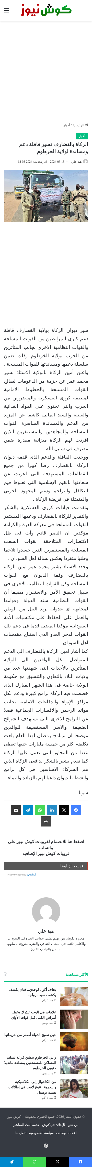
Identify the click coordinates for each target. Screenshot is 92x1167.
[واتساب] (40, 810)
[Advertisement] (46, 71)
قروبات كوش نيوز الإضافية (46, 853)
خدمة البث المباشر (27, 1125)
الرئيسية (79, 125)
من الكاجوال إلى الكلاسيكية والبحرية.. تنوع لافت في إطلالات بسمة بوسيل (32, 1087)
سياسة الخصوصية (41, 1133)
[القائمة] (6, 12)
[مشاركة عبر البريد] (16, 810)
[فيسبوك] (76, 810)
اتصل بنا (21, 1133)
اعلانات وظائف (66, 1133)
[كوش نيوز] (46, 10)
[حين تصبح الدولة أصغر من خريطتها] (74, 1041)
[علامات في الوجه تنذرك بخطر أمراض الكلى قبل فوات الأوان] (74, 1019)
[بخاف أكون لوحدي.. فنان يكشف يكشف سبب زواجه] (74, 996)
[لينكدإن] (52, 810)
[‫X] (64, 810)
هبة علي (76, 162)
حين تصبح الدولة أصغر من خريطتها (30, 1035)
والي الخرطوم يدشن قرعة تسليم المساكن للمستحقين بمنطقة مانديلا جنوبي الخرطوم (30, 1063)
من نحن (73, 1125)
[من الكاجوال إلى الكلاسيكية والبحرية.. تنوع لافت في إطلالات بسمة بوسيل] (74, 1088)
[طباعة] (46, 821)
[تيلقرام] (28, 810)
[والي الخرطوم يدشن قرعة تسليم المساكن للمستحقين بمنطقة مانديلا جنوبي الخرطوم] (74, 1064)
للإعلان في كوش (53, 1125)
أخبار (66, 125)
